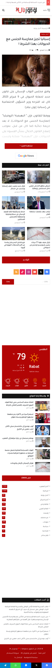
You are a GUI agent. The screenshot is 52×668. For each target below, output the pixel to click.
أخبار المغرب (43, 487)
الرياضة (45, 491)
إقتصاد (45, 513)
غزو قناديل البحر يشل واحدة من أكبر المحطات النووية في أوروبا (14, 245)
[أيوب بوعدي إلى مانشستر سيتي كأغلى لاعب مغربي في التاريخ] (42, 430)
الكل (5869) (26, 478)
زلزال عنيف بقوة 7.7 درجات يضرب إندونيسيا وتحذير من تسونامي (40, 245)
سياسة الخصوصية (31, 658)
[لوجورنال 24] (26, 10)
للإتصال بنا (18, 658)
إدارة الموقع (44, 50)
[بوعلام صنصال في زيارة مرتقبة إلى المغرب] (42, 442)
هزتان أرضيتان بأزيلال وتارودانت (21, 463)
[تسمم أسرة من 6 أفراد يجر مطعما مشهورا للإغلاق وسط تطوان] (42, 418)
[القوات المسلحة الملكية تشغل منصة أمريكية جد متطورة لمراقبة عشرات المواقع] (42, 454)
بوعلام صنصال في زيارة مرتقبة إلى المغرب (17, 438)
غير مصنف (44, 518)
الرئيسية (45, 29)
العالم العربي (43, 509)
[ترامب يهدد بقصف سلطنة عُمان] (38, 202)
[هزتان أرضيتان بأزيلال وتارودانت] (42, 467)
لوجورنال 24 (13, 649)
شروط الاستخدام (13, 653)
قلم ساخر (44, 536)
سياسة (45, 527)
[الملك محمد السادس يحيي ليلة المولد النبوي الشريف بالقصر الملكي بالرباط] (42, 406)
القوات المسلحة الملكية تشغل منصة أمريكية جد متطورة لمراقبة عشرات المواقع (19, 453)
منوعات (45, 522)
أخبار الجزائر (44, 500)
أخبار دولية (37, 29)
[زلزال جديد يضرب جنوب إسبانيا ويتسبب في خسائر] (13, 177)
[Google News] (26, 156)
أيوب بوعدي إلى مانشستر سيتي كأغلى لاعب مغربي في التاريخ (26, 639)
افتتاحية (45, 531)
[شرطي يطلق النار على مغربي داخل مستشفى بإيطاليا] (38, 177)
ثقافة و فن (44, 504)
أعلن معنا (41, 653)
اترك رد (26, 260)
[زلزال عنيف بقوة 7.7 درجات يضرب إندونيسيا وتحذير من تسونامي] (38, 233)
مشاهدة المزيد (27, 146)
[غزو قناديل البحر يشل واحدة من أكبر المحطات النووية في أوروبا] (13, 233)
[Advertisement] (26, 315)
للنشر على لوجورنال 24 (29, 653)
